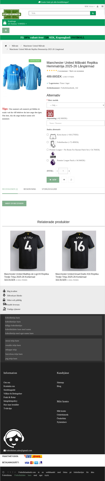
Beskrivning (30, 189)
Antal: (50, 171)
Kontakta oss (9, 386)
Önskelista (61, 418)
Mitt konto (61, 411)
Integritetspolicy (10, 401)
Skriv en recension (76, 71)
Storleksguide (49, 189)
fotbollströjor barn (13, 322)
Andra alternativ (54, 129)
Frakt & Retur (10, 397)
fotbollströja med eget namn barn (19, 333)
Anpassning (51, 118)
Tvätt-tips (8, 408)
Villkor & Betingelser (13, 393)
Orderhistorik (62, 415)
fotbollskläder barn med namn (18, 329)
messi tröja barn (12, 341)
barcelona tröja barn (14, 354)
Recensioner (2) (10, 189)
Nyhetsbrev (62, 422)
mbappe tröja (11, 350)
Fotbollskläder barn (22, 475)
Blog (59, 386)
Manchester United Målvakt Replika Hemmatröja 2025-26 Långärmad (37, 49)
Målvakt (15, 46)
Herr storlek (53, 100)
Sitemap (60, 382)
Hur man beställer (11, 405)
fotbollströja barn (12, 318)
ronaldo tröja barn (13, 345)
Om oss (7, 382)
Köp (54, 180)
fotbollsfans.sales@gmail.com (19, 450)
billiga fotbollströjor (13, 325)
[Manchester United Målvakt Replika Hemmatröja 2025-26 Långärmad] (22, 78)
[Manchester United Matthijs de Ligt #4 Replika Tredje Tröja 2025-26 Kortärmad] (28, 251)
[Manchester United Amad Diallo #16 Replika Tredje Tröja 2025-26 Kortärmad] (79, 251)
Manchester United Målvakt (34, 46)
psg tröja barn (11, 358)
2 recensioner (63, 71)
